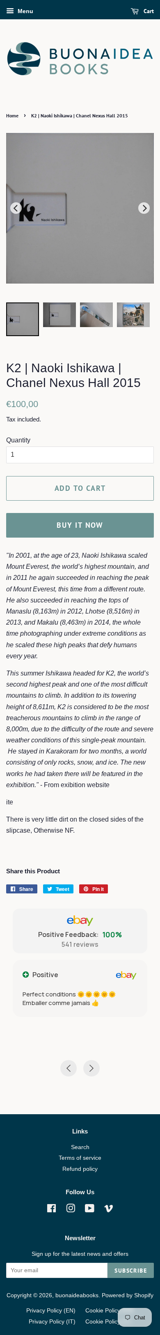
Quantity (18, 440)
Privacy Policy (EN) (50, 1311)
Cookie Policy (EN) (109, 1311)
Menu (24, 11)
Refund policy (80, 1169)
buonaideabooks (76, 1295)
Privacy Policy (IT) (52, 1322)
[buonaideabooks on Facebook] (51, 1210)
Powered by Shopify (127, 1295)
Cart (148, 11)
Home (12, 115)
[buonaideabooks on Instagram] (70, 1210)
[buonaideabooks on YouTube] (89, 1210)
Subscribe (130, 1270)
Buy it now (80, 525)
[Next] (144, 208)
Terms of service (80, 1158)
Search (80, 1147)
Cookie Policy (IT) (108, 1322)
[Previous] (16, 208)
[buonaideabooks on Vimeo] (108, 1210)
